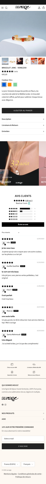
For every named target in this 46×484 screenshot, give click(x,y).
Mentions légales (10, 474)
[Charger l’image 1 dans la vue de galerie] (23, 34)
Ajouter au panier (23, 110)
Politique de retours (23, 477)
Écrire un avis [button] (23, 224)
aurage (9, 470)
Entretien (5, 131)
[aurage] (23, 8)
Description (6, 119)
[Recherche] (7, 7)
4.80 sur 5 (28, 200)
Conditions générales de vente (29, 474)
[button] (7, 71)
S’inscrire (23, 446)
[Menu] (2, 7)
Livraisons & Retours (10, 125)
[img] (7, 239)
